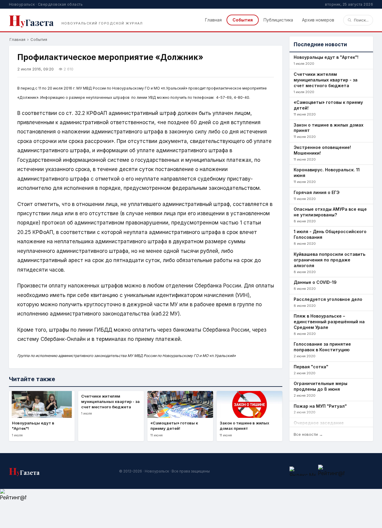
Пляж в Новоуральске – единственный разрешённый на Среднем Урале (329, 321)
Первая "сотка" (311, 366)
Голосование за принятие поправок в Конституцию (322, 346)
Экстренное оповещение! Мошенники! (322, 150)
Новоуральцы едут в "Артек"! (326, 57)
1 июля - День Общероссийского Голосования (330, 234)
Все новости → (308, 434)
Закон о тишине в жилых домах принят (328, 127)
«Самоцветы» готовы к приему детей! (328, 105)
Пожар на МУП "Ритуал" (320, 406)
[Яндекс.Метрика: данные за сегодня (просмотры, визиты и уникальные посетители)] (302, 471)
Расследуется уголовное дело (328, 299)
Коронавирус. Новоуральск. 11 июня (327, 172)
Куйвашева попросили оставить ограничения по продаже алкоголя (329, 260)
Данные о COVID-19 (315, 282)
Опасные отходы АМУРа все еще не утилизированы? (330, 212)
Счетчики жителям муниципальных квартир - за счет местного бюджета (326, 80)
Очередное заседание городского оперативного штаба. (331, 425)
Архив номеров (318, 19)
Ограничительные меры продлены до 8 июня (320, 386)
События (242, 19)
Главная (213, 19)
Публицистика (278, 19)
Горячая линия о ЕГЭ (317, 192)
